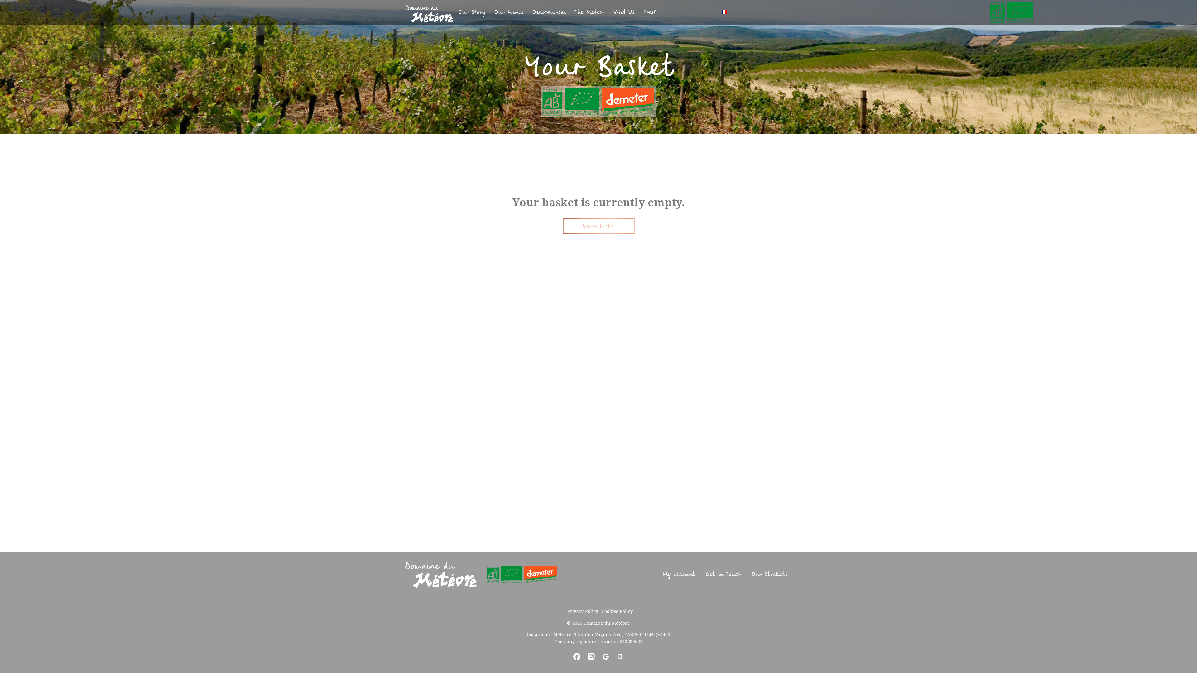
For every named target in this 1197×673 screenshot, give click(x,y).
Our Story (471, 12)
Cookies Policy (617, 611)
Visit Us (623, 12)
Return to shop (598, 226)
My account (679, 574)
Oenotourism (549, 12)
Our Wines (508, 12)
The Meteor (589, 12)
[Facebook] (577, 656)
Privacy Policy (582, 611)
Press (649, 12)
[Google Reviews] (605, 656)
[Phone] (620, 656)
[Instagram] (591, 656)
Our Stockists (769, 574)
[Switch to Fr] (724, 12)
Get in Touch (723, 574)
